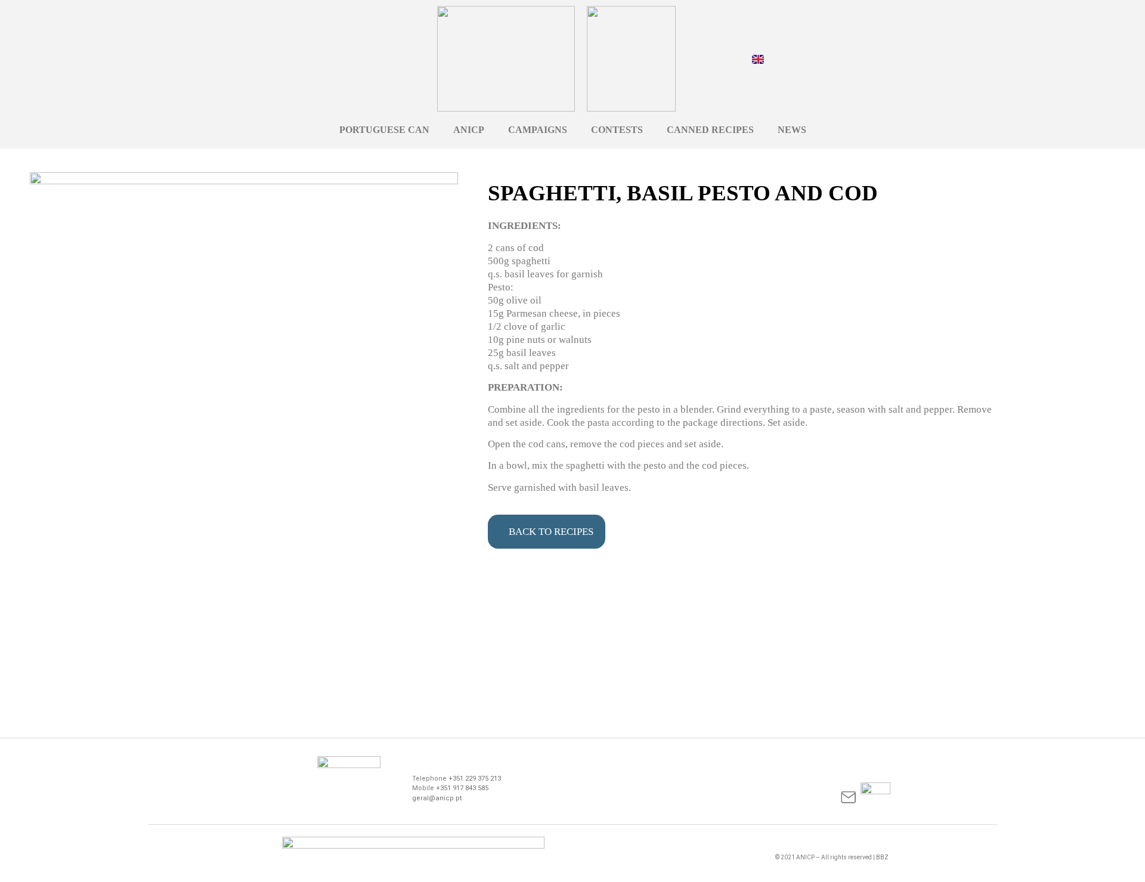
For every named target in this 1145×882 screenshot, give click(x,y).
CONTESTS (617, 130)
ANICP (468, 130)
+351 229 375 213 (474, 778)
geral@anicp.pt (437, 798)
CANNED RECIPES (710, 130)
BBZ (882, 857)
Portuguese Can (384, 130)
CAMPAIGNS (537, 130)
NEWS (792, 130)
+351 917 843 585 (462, 788)
